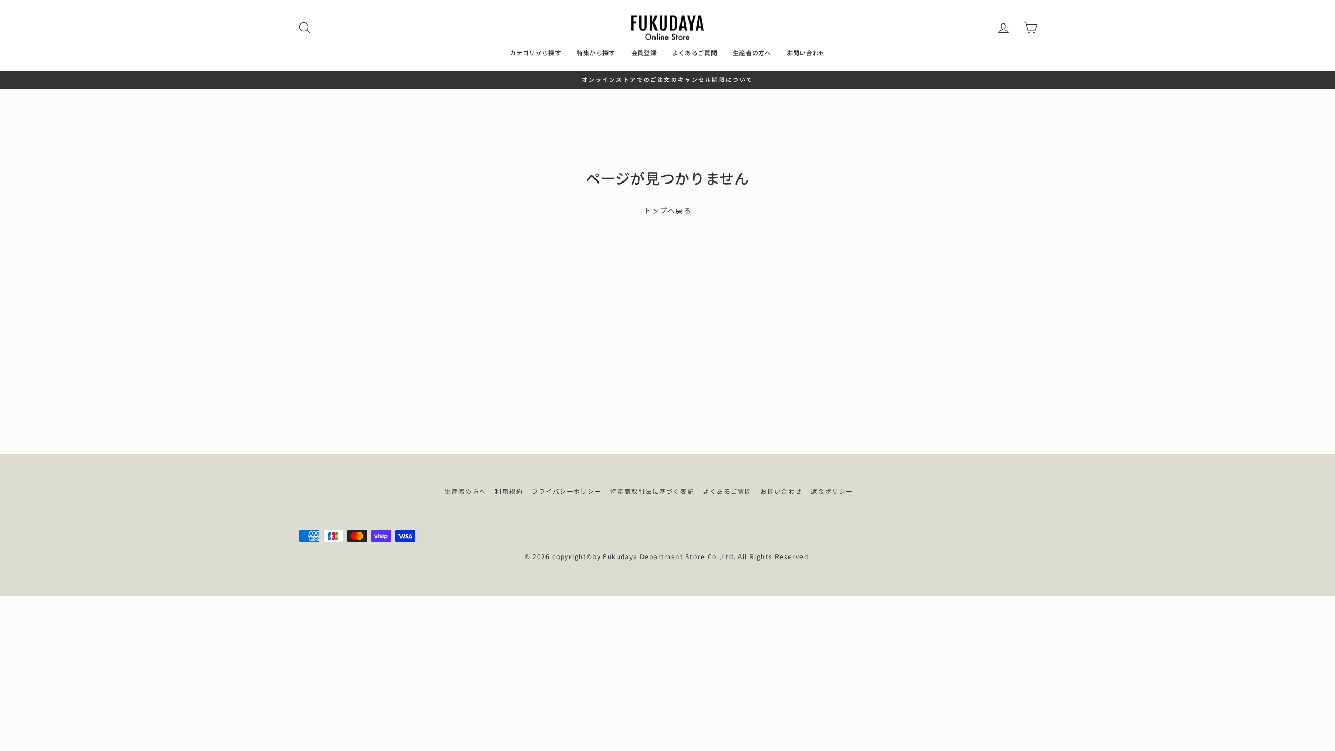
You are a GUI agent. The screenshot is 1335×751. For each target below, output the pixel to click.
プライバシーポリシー (567, 491)
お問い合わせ (806, 52)
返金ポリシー (832, 491)
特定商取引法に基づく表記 (652, 491)
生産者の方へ (752, 52)
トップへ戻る (667, 210)
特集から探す (596, 52)
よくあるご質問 (694, 52)
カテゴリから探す (535, 52)
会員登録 (644, 52)
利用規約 (509, 491)
